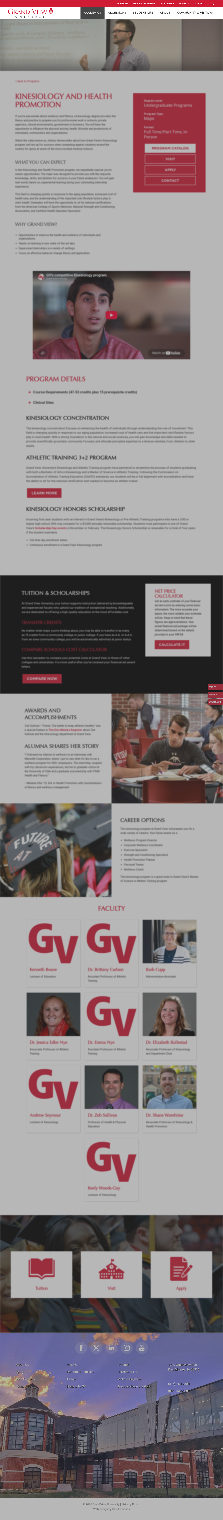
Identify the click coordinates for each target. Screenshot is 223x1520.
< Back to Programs (27, 81)
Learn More (44, 493)
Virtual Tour (24, 1386)
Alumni (71, 1379)
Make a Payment (129, 1379)
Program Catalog (170, 148)
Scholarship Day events (51, 528)
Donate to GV (76, 1386)
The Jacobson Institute (134, 1386)
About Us (22, 1365)
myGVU (72, 1365)
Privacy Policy (131, 1504)
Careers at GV (127, 1372)
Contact (170, 181)
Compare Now (42, 678)
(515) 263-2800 (179, 1384)
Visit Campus (25, 1379)
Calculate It (172, 645)
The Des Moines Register (65, 730)
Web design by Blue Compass (111, 1509)
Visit (170, 159)
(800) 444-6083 (179, 1391)
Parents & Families (80, 1372)
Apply (170, 170)
